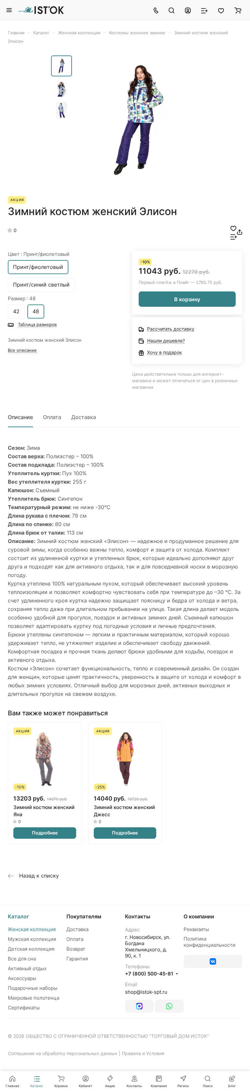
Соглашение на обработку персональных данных (63, 1053)
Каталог (18, 916)
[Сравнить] (233, 236)
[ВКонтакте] (213, 961)
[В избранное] (233, 228)
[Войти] (188, 10)
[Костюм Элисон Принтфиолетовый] (137, 120)
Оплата (52, 417)
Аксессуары (22, 978)
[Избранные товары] (221, 10)
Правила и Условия (143, 1053)
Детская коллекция (31, 949)
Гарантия (77, 959)
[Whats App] (169, 1006)
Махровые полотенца (33, 998)
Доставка (83, 417)
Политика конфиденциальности (209, 942)
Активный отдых (27, 968)
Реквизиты (196, 929)
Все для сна (22, 959)
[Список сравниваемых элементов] (204, 10)
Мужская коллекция (32, 939)
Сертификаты (24, 1008)
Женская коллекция (32, 929)
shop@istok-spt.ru (146, 992)
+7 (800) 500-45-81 (149, 974)
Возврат (75, 949)
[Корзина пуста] (237, 10)
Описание (20, 417)
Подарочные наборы (32, 988)
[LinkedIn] (139, 1006)
